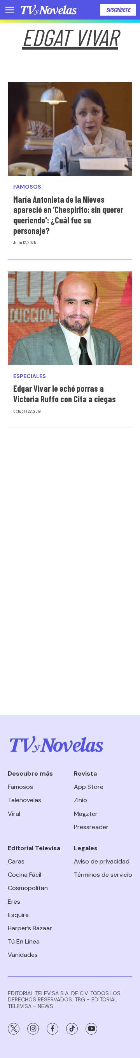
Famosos (27, 187)
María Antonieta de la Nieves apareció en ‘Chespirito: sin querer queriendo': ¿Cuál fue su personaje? (68, 215)
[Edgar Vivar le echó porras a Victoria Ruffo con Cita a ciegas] (70, 318)
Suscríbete (118, 9)
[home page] (48, 10)
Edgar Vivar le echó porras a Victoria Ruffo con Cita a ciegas (64, 393)
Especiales (29, 376)
